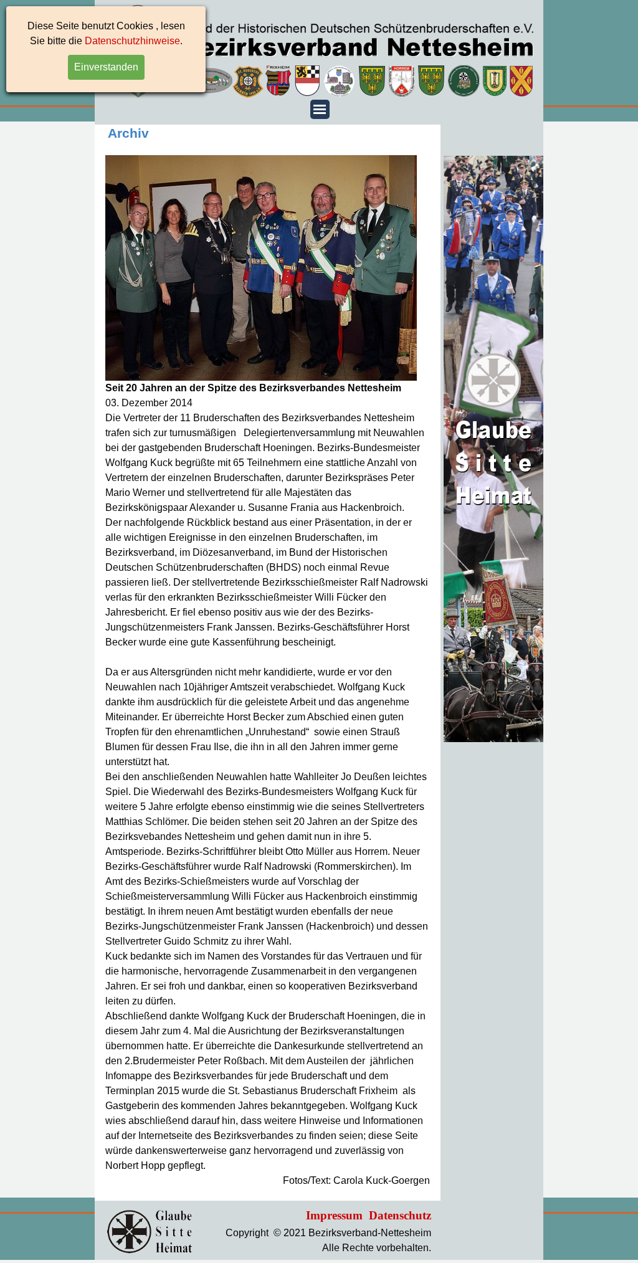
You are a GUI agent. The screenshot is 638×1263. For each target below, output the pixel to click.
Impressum (334, 1215)
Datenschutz (400, 1215)
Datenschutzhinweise (132, 41)
